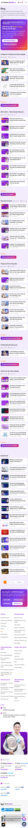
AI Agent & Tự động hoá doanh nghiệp (13, 54)
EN (20, 2)
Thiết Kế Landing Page (6, 662)
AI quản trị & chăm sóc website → (9, 445)
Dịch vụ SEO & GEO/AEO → (8, 194)
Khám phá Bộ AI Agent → (10, 40)
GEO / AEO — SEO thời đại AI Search (12, 112)
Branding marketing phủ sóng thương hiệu (19, 690)
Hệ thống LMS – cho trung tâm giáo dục (6, 684)
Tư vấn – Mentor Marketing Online (7, 666)
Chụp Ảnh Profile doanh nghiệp (19, 697)
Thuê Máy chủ (17, 653)
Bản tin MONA (4, 634)
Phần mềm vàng (4, 699)
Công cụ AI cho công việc (9, 264)
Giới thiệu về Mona (5, 617)
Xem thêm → (4, 102)
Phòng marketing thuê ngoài (7, 669)
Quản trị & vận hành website (10, 371)
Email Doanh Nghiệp (19, 659)
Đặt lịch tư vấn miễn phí (10, 44)
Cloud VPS (16, 656)
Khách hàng (3, 623)
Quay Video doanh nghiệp (20, 693)
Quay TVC (16, 700)
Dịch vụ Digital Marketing (6, 655)
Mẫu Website (17, 643)
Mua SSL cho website (19, 627)
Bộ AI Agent (7, 603)
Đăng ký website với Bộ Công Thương (19, 631)
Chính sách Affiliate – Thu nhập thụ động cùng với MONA (6, 674)
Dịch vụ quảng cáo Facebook (5, 658)
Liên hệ (2, 628)
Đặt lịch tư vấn (17, 603)
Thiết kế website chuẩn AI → (8, 257)
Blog (2, 631)
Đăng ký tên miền (18, 617)
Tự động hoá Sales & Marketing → (10, 364)
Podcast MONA (4, 637)
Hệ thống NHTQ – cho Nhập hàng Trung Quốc (7, 688)
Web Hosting (17, 624)
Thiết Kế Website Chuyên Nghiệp (20, 621)
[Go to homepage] (8, 2)
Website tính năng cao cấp (20, 640)
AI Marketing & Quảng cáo (9, 345)
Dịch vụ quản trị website (19, 634)
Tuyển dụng (3, 626)
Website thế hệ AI (6, 201)
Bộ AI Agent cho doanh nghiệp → (9, 105)
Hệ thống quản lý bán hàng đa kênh (7, 692)
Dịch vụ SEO (7, 600)
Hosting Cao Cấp (18, 650)
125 (19, 582)
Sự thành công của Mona (6, 620)
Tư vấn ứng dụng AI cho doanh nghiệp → (11, 338)
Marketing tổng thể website (20, 637)
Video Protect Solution (19, 664)
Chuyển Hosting (18, 667)
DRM (15, 661)
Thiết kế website (18, 600)
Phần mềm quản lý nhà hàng (7, 696)
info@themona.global (9, 710)
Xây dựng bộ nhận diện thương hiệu (19, 685)
